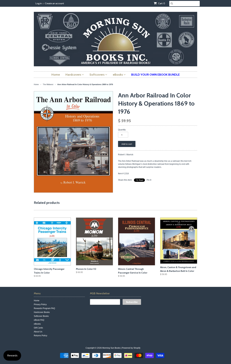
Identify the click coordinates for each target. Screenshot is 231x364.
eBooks (37, 324)
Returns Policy (40, 335)
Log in (39, 3)
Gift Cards (38, 328)
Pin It (149, 180)
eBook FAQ (39, 320)
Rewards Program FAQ (44, 308)
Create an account (54, 3)
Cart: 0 (161, 3)
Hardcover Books (42, 312)
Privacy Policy (40, 304)
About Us (38, 332)
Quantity (122, 130)
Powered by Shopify (131, 348)
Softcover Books (41, 316)
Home (36, 300)
